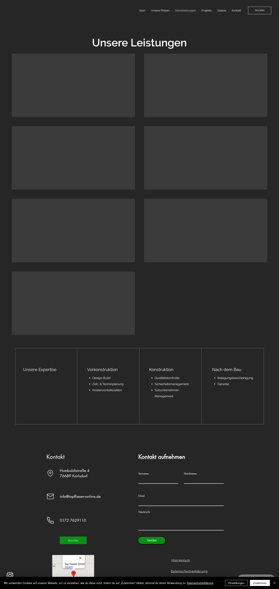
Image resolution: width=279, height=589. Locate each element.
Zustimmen (260, 583)
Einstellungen (236, 583)
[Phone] (50, 520)
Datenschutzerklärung (200, 583)
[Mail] (50, 496)
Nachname (190, 473)
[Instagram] (10, 575)
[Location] (50, 473)
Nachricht (144, 512)
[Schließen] (274, 583)
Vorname (143, 473)
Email (141, 496)
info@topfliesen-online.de (80, 496)
